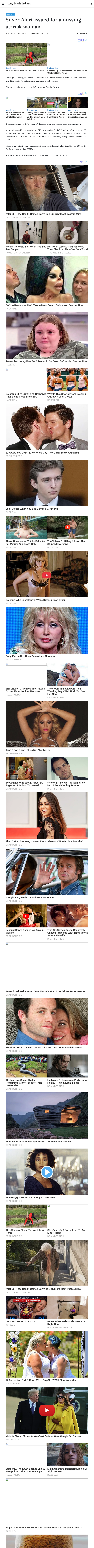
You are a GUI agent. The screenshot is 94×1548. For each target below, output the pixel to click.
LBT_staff (11, 33)
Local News (10, 14)
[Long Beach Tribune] (19, 3)
